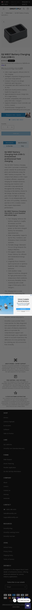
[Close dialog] (31, 295)
